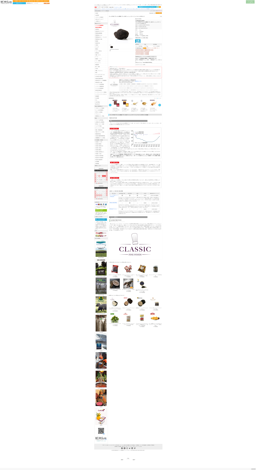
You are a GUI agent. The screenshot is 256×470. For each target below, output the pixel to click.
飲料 (96, 72)
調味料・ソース (98, 58)
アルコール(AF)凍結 (99, 120)
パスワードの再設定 (105, 10)
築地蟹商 (97, 96)
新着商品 (97, 29)
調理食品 (97, 52)
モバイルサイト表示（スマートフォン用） (135, 446)
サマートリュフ (129, 8)
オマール (119, 8)
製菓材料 (97, 64)
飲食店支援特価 (98, 27)
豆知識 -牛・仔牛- (98, 141)
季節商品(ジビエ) (98, 35)
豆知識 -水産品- (98, 147)
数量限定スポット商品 (99, 116)
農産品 (96, 48)
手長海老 (147, 8)
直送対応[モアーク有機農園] (100, 80)
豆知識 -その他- (98, 153)
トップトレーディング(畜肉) (100, 92)
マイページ (24, 1)
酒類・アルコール (98, 70)
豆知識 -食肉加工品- (99, 145)
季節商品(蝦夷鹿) (98, 33)
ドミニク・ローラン (109, 8)
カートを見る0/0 (250, 2)
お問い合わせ (31, 1)
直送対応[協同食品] (99, 78)
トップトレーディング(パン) (100, 94)
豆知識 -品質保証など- (99, 151)
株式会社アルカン (113, 208)
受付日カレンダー (138, 81)
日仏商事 (97, 98)
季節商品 (152, 445)
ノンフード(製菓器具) (99, 86)
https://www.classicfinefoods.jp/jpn (125, 82)
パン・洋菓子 (98, 60)
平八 (96, 100)
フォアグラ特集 (98, 126)
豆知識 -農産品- (98, 149)
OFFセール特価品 (98, 112)
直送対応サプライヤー (99, 31)
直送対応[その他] (98, 82)
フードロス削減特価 (99, 25)
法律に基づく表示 (125, 446)
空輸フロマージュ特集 (99, 131)
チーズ (96, 56)
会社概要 (97, 161)
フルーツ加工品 (98, 50)
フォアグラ (115, 8)
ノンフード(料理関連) (99, 84)
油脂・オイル (98, 54)
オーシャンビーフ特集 (99, 127)
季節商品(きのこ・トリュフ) (100, 37)
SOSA (96, 68)
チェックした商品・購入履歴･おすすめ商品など (128, 445)
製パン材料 (97, 66)
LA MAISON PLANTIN (139, 20)
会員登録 (97, 15)
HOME (16, 1)
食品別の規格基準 (98, 159)
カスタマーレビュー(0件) (140, 64)
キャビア (103, 8)
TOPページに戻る (105, 445)
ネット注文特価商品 (99, 110)
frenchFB (145, 62)
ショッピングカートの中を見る (114, 445)
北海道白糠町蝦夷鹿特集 (100, 135)
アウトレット (98, 114)
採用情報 (97, 163)
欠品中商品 (97, 102)
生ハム (134, 8)
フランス (141, 34)
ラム (139, 8)
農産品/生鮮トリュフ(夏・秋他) (142, 37)
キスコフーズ (143, 8)
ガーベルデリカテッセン (100, 74)
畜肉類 (96, 41)
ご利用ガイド (38, 1)
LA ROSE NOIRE (98, 76)
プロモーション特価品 (99, 108)
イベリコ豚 (124, 8)
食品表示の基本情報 (99, 155)
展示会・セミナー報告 (99, 124)
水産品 (96, 45)
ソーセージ (152, 8)
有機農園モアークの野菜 (100, 137)
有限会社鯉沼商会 (113, 202)
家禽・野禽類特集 (98, 129)
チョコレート (98, 62)
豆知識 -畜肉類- (98, 143)
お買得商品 (149, 445)
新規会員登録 (97, 10)
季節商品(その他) (98, 39)
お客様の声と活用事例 (99, 122)
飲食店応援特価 (98, 90)
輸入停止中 (97, 104)
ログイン (45, 1)
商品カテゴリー (19, 3)
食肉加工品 (97, 43)
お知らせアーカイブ (99, 19)
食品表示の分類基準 (99, 157)
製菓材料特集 (98, 133)
